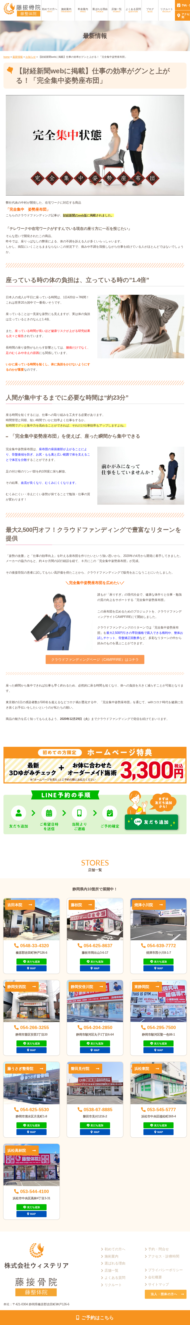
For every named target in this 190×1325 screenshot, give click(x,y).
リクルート (166, 10)
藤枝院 (76, 905)
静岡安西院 (16, 987)
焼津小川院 (143, 905)
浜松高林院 (16, 1150)
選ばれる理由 (100, 10)
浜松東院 (141, 1068)
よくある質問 (133, 10)
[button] (95, 659)
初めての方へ (49, 10)
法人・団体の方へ (164, 1294)
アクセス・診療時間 (163, 1256)
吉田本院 (14, 905)
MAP (33, 968)
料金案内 (83, 10)
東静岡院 (141, 987)
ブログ (150, 10)
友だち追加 (33, 961)
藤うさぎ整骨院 (20, 1068)
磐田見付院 (80, 1068)
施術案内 (66, 10)
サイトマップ (158, 1284)
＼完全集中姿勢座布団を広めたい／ (95, 583)
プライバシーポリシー (165, 1270)
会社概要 (155, 1277)
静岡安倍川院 (82, 987)
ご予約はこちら (97, 1317)
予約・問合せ (158, 1249)
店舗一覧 (116, 10)
